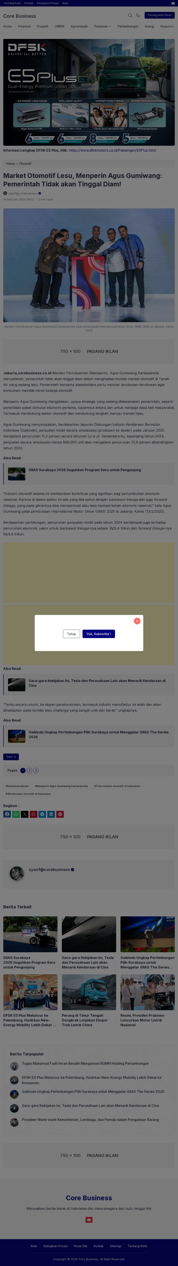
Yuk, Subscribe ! (99, 634)
